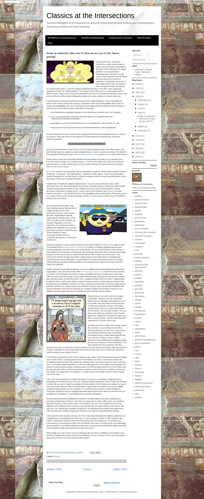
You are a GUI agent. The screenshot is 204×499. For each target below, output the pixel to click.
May (140, 112)
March (141, 126)
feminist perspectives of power (86, 154)
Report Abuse (112, 482)
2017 (138, 144)
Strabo (138, 368)
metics (138, 321)
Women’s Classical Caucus (91, 272)
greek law (139, 292)
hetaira (138, 300)
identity (138, 307)
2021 (138, 92)
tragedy (138, 379)
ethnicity (139, 271)
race (137, 350)
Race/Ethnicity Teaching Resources (62, 38)
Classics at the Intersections (90, 15)
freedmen (139, 282)
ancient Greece (142, 200)
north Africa (140, 336)
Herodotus (140, 296)
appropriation (141, 207)
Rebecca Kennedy (143, 184)
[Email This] (91, 452)
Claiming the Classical (145, 232)
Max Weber (51, 171)
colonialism (140, 243)
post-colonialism (142, 343)
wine (137, 394)
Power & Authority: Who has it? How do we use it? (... (146, 118)
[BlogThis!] (93, 452)
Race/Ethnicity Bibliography (92, 38)
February (142, 130)
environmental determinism (141, 266)
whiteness (139, 390)
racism (138, 354)
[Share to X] (95, 452)
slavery (138, 365)
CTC (137, 250)
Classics (139, 239)
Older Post (120, 469)
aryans (138, 210)
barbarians (140, 221)
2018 (138, 140)
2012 (138, 152)
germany (139, 289)
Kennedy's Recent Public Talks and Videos (143, 72)
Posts (138, 55)
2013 (138, 148)
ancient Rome (141, 203)
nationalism (140, 329)
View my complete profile (144, 188)
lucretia (138, 318)
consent (138, 247)
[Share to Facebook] (97, 452)
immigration (140, 311)
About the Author (144, 38)
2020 (138, 96)
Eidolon (138, 261)
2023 (138, 84)
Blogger (133, 492)
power (57, 456)
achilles (138, 196)
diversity (139, 254)
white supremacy (143, 386)
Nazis (137, 332)
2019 (138, 136)
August (141, 104)
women (138, 397)
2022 (138, 88)
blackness (139, 225)
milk (137, 325)
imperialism (140, 314)
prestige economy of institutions (74, 247)
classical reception (143, 236)
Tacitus (138, 376)
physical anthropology (145, 339)
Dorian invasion (142, 257)
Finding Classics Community (120, 38)
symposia (139, 372)
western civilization (144, 383)
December (143, 100)
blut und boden (142, 228)
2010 (138, 156)
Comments (140, 59)
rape (137, 358)
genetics (139, 285)
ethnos (138, 274)
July (140, 108)
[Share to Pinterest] (100, 452)
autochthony (140, 218)
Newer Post (54, 469)
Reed (137, 361)
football (138, 278)
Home (50, 43)
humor (138, 303)
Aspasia (138, 214)
